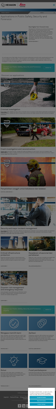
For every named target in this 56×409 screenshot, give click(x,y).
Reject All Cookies (41, 400)
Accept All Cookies (41, 397)
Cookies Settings (41, 404)
